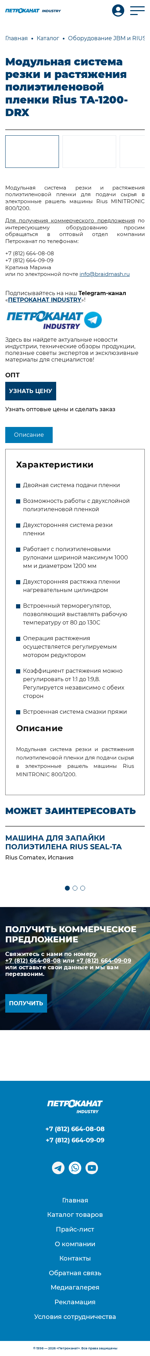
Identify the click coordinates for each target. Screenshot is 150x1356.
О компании (75, 1244)
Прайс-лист (75, 1229)
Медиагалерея (75, 1287)
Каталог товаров (75, 1215)
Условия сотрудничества (75, 1317)
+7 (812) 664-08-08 (33, 960)
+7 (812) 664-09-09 (103, 960)
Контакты (75, 1258)
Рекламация (75, 1302)
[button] (67, 888)
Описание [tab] (29, 434)
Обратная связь (75, 1273)
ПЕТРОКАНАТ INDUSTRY (44, 300)
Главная (75, 1200)
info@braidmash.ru (105, 274)
